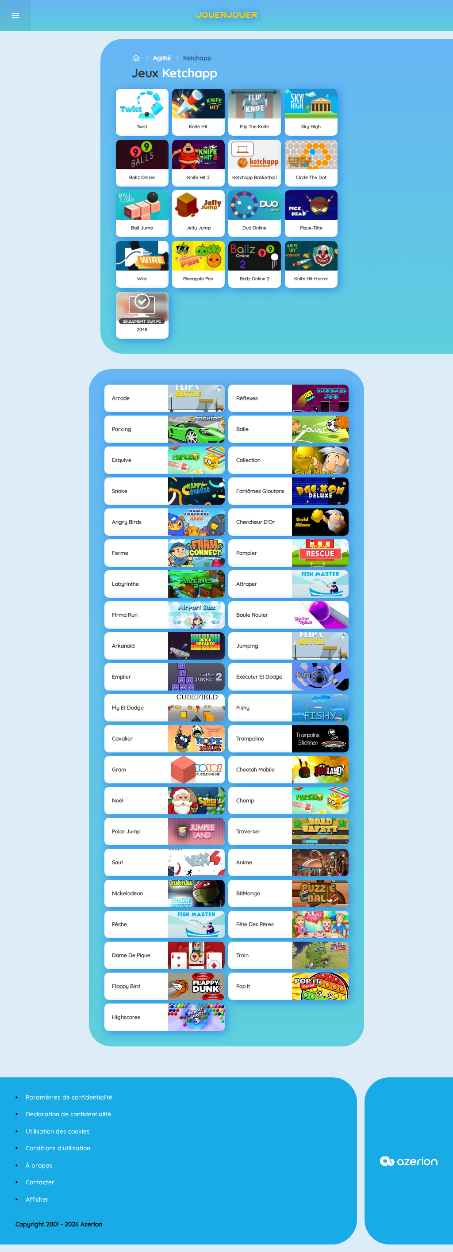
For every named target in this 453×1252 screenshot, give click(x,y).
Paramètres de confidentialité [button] (69, 1097)
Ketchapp (197, 58)
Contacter (40, 1182)
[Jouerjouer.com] (136, 58)
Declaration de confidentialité (68, 1114)
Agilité (162, 58)
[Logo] (226, 15)
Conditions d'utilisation (58, 1148)
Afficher (37, 1199)
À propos (39, 1165)
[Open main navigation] (15, 15)
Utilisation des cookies (58, 1131)
